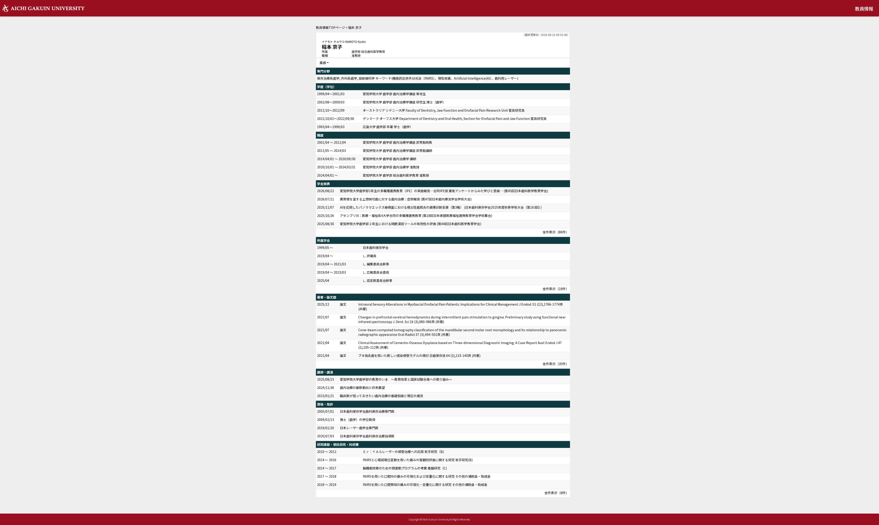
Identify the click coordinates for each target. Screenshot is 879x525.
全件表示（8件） (557, 492)
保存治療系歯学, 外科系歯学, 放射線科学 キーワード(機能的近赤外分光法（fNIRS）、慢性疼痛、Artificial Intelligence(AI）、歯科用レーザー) (417, 78)
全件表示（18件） (556, 288)
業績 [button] (323, 62)
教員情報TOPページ (330, 27)
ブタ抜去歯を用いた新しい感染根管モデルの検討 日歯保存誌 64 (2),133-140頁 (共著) (419, 355)
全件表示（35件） (556, 363)
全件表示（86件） (556, 232)
